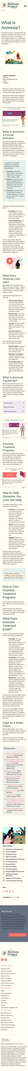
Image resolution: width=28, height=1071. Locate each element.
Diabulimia (3, 1000)
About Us (3, 10)
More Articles (4, 1029)
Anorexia (3, 1005)
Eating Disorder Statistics (13, 777)
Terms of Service (6, 1040)
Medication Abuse (5, 976)
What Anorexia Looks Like (10, 79)
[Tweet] (10, 891)
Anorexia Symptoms (11, 869)
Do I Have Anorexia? (11, 861)
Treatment (5, 83)
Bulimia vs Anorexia (5, 978)
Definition (5, 77)
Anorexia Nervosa (11, 771)
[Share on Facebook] (13, 891)
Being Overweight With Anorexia (15, 871)
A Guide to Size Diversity (7, 1015)
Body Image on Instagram (7, 1022)
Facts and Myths (10, 864)
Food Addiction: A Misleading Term (9, 1007)
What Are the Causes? (6, 971)
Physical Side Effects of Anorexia (15, 859)
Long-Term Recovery (6, 985)
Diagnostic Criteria (5, 968)
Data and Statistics (11, 866)
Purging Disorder (5, 995)
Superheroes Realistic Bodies (8, 1025)
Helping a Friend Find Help (13, 878)
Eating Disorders (11, 794)
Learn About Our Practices (17, 935)
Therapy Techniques (6, 980)
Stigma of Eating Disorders (7, 1027)
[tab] (14, 403)
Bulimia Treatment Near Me (7, 983)
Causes (5, 81)
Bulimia (2, 990)
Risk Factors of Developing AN (14, 849)
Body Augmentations (6, 1013)
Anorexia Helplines (11, 852)
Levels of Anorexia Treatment (14, 880)
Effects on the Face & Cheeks (8, 973)
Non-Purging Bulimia (6, 993)
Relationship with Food (6, 1020)
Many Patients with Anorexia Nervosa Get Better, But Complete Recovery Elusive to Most (15, 800)
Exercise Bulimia (5, 998)
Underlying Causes (11, 854)
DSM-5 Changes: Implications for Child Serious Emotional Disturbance (15, 761)
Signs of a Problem (11, 856)
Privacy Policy (5, 1039)
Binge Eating (4, 1002)
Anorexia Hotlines (5, 1017)
